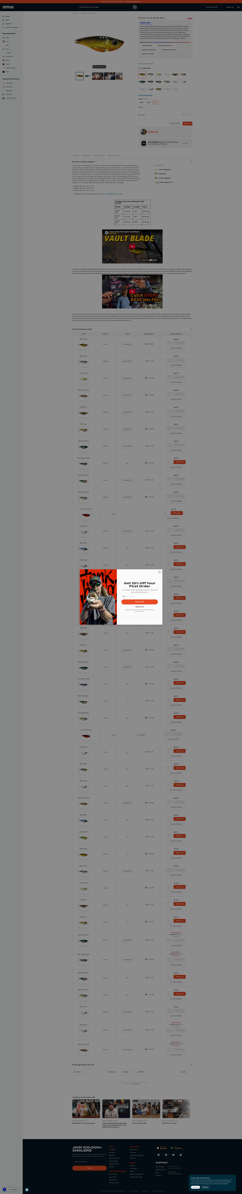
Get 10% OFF (139, 602)
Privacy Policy (218, 1183)
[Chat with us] (27, 1190)
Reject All (205, 1187)
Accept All (195, 1187)
